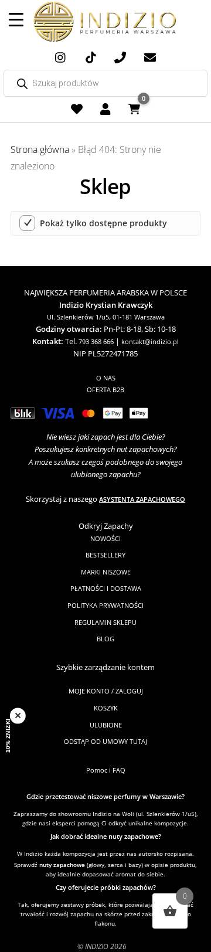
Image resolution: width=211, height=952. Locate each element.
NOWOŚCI (105, 538)
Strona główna (40, 149)
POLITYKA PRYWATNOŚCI (105, 605)
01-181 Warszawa (139, 316)
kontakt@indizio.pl (150, 341)
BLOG (105, 638)
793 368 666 (96, 341)
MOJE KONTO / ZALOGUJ (106, 690)
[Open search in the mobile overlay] (105, 83)
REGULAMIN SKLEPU (105, 622)
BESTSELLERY (105, 554)
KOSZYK (106, 707)
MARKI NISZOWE (106, 571)
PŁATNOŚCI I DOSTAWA (105, 588)
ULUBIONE (106, 724)
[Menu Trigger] (16, 19)
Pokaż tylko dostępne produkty (103, 223)
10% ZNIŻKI (8, 736)
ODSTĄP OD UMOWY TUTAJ (105, 741)
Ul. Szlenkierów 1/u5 (78, 316)
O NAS (105, 377)
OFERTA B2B (105, 389)
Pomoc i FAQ (105, 770)
